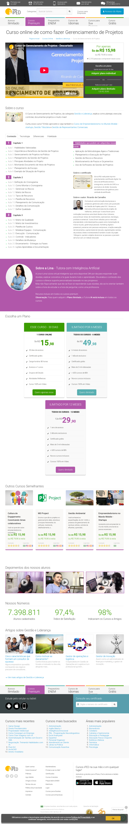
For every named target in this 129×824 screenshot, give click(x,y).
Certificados (50, 774)
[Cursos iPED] (11, 768)
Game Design (14, 726)
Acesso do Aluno (113, 11)
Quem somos (30, 767)
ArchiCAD (12, 749)
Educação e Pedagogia (99, 735)
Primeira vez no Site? (53, 770)
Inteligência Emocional (58, 731)
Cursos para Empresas (82, 12)
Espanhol (52, 738)
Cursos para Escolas (53, 791)
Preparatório (53, 22)
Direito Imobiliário (15, 752)
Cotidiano (93, 731)
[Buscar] (69, 11)
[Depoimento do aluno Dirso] (65, 582)
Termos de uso (30, 784)
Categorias (31, 11)
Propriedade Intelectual (18, 731)
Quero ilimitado (86, 392)
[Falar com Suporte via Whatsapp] (126, 807)
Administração (55, 726)
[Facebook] (7, 775)
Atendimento (38, 3)
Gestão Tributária (42, 127)
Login (48, 788)
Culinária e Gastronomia (99, 733)
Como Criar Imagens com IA (20, 735)
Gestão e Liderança (83, 113)
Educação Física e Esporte (100, 738)
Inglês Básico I (55, 728)
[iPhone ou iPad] (16, 703)
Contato (28, 795)
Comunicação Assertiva (59, 747)
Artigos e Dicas (30, 781)
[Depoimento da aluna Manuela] (24, 582)
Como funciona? (31, 770)
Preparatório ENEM (52, 781)
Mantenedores (51, 767)
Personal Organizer (57, 740)
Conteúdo (11, 136)
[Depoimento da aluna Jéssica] (105, 582)
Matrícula (49, 784)
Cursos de (73, 22)
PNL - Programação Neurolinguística (64, 733)
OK (113, 818)
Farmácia (93, 742)
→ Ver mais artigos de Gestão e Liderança (24, 677)
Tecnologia (25, 136)
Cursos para (94, 23)
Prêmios (28, 774)
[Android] (9, 703)
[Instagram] (16, 775)
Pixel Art (11, 747)
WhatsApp (113, 3)
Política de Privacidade (80, 817)
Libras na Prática (56, 745)
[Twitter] (12, 775)
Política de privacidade (33, 788)
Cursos (34, 22)
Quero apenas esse (44, 392)
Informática (94, 745)
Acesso (13, 22)
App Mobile (29, 777)
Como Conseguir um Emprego (21, 733)
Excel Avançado (55, 735)
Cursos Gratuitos (52, 777)
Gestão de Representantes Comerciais (70, 127)
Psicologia (93, 747)
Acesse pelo (62, 3)
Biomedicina (94, 728)
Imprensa (28, 791)
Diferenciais (38, 136)
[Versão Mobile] (24, 703)
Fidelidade (52, 136)
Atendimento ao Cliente (59, 742)
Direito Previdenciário (17, 728)
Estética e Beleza (96, 740)
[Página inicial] (12, 11)
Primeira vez (15, 3)
